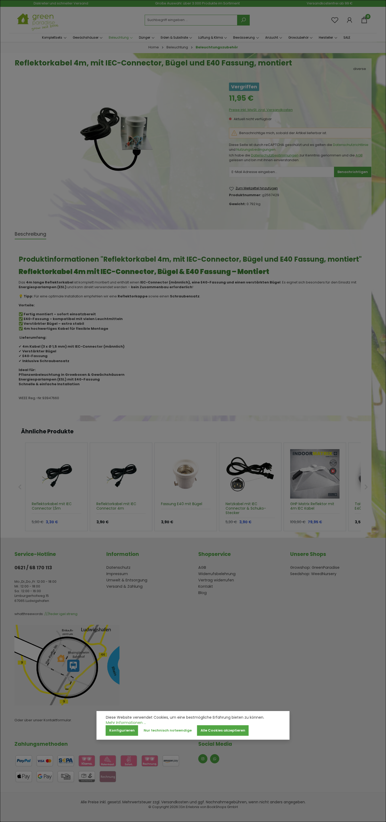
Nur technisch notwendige (168, 730)
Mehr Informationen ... (126, 722)
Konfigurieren (122, 730)
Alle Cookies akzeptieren (223, 730)
